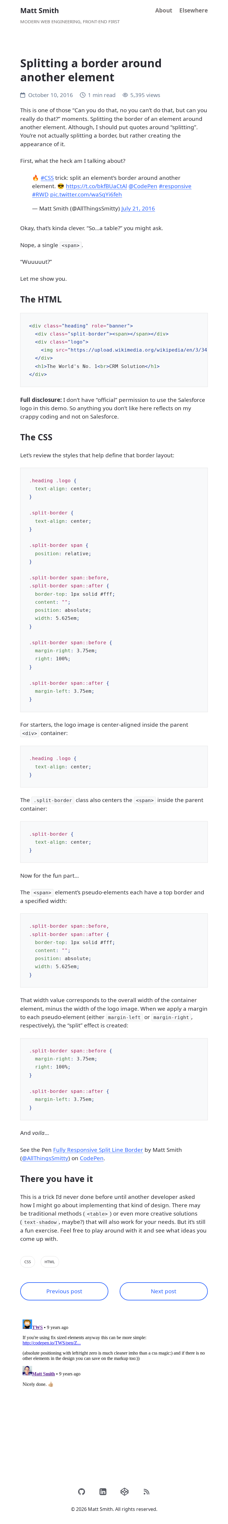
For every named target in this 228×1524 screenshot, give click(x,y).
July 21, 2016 (138, 208)
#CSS (47, 178)
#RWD (40, 194)
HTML (50, 1261)
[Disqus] (114, 1391)
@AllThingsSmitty (45, 1158)
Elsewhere (193, 10)
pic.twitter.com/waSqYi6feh (86, 194)
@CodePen (143, 186)
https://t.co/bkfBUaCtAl (96, 186)
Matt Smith (39, 10)
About (163, 10)
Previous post (64, 1291)
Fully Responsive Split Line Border (98, 1150)
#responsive (175, 186)
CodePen (92, 1158)
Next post (163, 1291)
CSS (27, 1261)
